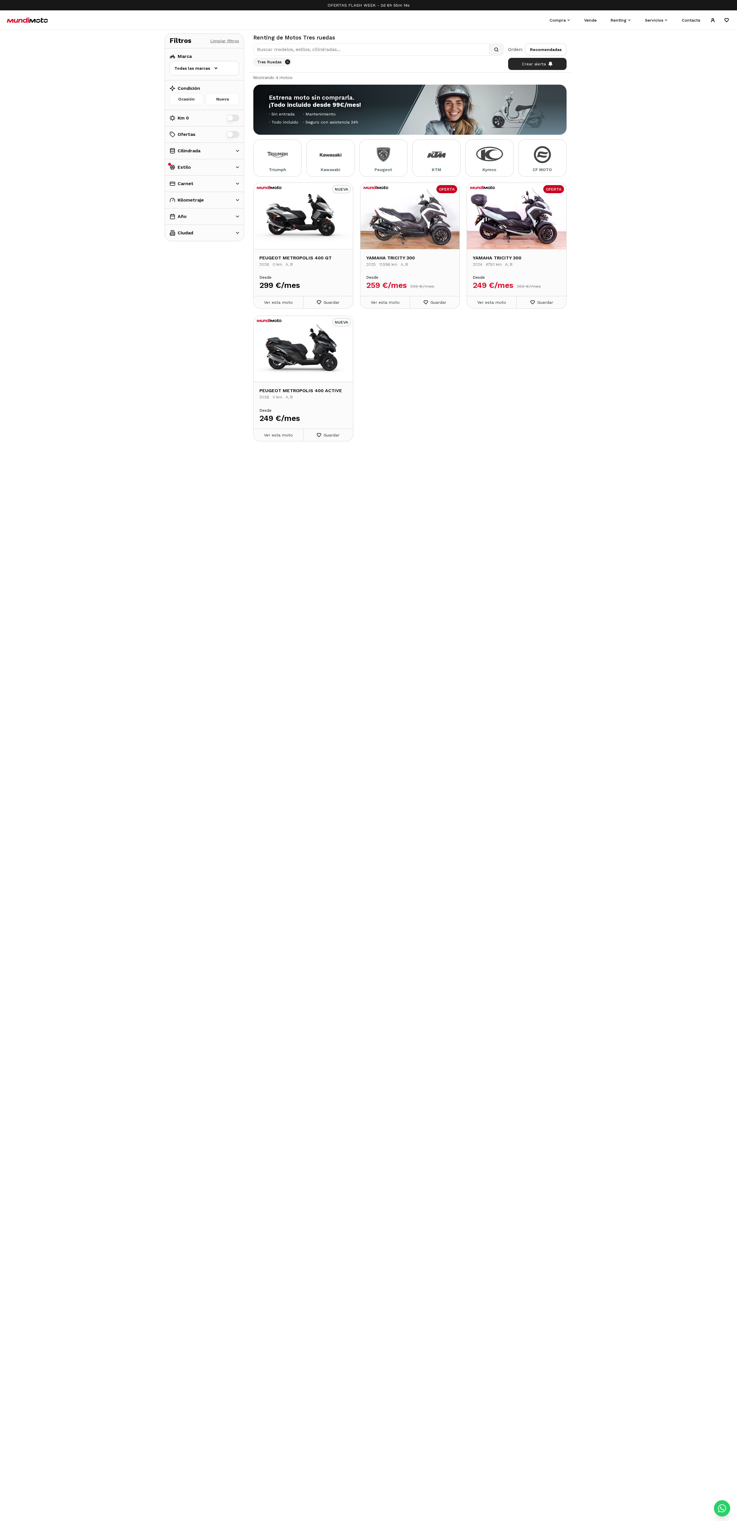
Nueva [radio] (222, 99)
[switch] (233, 118)
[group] (204, 99)
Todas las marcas (192, 68)
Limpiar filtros (224, 41)
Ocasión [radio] (186, 99)
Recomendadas (546, 49)
